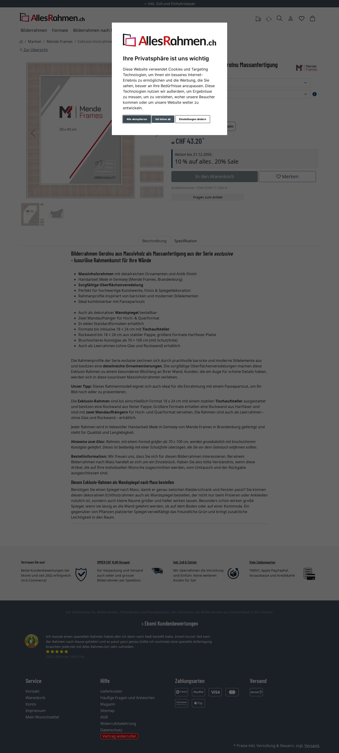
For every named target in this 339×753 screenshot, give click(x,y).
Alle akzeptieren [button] (137, 119)
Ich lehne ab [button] (163, 119)
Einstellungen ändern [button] (192, 119)
